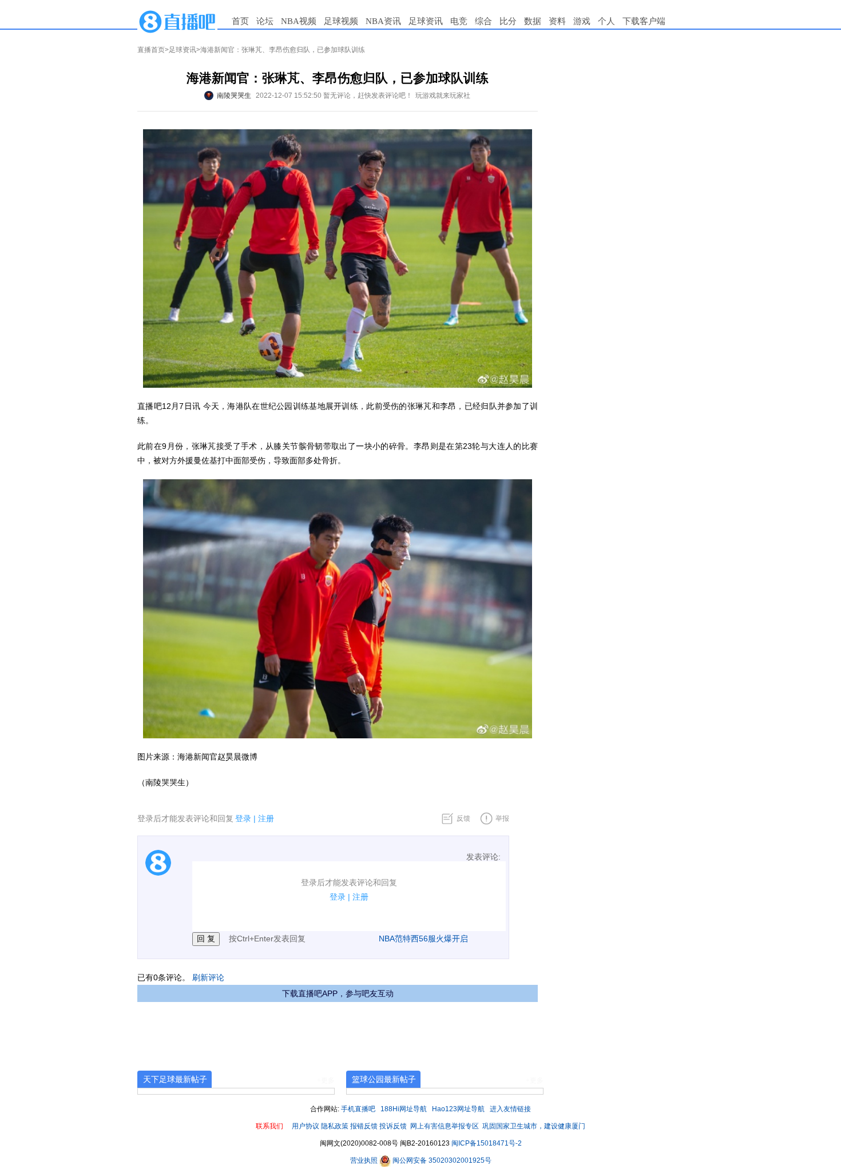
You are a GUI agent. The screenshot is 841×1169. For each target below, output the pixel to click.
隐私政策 (334, 1126)
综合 (483, 21)
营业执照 (364, 1160)
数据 (532, 21)
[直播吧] (177, 21)
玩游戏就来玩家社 (442, 96)
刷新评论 (208, 977)
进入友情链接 (510, 1109)
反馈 (463, 818)
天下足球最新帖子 (175, 1079)
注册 (266, 818)
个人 (606, 21)
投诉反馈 (393, 1126)
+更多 (326, 1080)
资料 (557, 21)
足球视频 (341, 21)
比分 (508, 21)
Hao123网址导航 (458, 1109)
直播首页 (151, 50)
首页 (240, 21)
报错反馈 (364, 1126)
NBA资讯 (383, 21)
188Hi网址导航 (403, 1109)
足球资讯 (425, 21)
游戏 (581, 21)
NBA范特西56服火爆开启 (423, 938)
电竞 (458, 21)
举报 (502, 818)
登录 (243, 818)
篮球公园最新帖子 (384, 1079)
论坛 (264, 21)
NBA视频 (298, 21)
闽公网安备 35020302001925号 (441, 1160)
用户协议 (305, 1126)
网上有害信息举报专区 (444, 1126)
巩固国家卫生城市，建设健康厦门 (533, 1126)
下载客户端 (643, 21)
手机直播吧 (358, 1109)
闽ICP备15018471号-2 (486, 1143)
